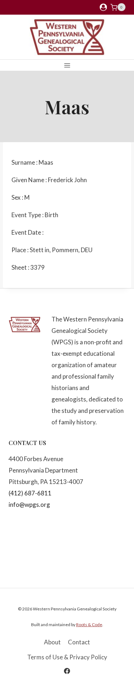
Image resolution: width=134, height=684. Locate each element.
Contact (79, 642)
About (52, 642)
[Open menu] (67, 65)
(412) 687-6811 (30, 493)
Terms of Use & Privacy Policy (67, 657)
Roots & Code (89, 624)
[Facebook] (67, 671)
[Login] (103, 7)
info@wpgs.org (29, 504)
